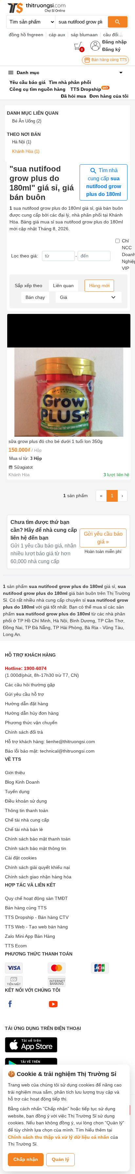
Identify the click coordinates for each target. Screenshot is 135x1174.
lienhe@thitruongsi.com (70, 741)
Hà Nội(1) (21, 141)
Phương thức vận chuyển (31, 722)
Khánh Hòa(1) (25, 151)
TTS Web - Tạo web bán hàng (36, 926)
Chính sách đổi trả (24, 732)
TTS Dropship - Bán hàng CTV (36, 917)
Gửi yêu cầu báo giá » (103, 538)
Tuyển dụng (17, 791)
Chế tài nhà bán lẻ (24, 829)
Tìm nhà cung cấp (103, 182)
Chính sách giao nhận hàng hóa (38, 876)
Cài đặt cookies (21, 857)
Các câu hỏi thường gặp (30, 684)
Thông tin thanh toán (26, 810)
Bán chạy (35, 297)
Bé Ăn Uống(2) (26, 121)
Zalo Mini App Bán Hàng (30, 936)
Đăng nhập (114, 41)
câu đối (110, 34)
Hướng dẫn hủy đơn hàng (32, 713)
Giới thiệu (15, 772)
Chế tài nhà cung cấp (27, 820)
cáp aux (57, 34)
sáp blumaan (84, 34)
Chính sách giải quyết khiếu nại (37, 867)
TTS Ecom (16, 945)
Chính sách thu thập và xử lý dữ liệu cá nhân (58, 1137)
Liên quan (63, 285)
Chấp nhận (25, 1159)
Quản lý (60, 1159)
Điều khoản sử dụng (26, 801)
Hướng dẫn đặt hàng (26, 703)
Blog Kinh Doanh (22, 782)
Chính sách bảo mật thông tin (35, 848)
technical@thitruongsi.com (67, 751)
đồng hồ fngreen (26, 34)
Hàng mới (99, 285)
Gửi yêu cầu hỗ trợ (24, 694)
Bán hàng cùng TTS (108, 59)
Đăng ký (111, 49)
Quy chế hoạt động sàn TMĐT (36, 898)
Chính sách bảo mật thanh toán (37, 838)
